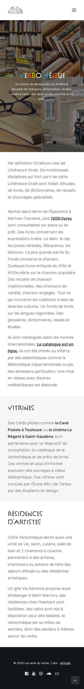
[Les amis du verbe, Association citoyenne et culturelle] (15, 10)
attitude (65, 663)
